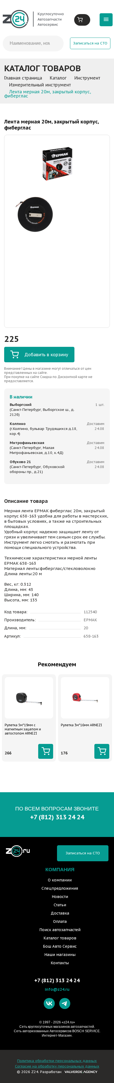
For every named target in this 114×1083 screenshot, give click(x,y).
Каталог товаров (59, 938)
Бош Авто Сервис (60, 946)
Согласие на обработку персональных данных (57, 1066)
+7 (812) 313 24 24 (57, 817)
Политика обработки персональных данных (57, 1060)
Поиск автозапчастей (60, 929)
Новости (60, 896)
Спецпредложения (60, 888)
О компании (60, 880)
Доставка (60, 913)
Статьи (60, 904)
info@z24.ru (57, 989)
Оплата (60, 921)
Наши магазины (60, 954)
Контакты (60, 962)
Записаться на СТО (90, 43)
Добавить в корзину (46, 354)
